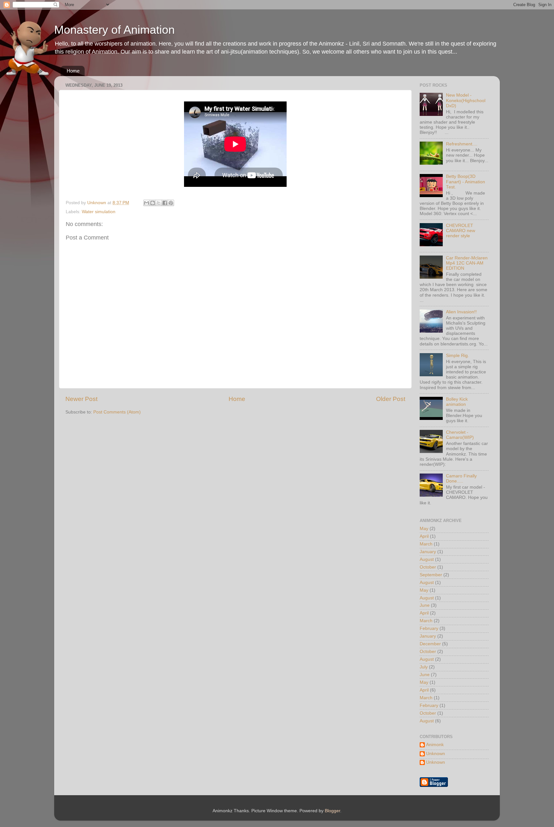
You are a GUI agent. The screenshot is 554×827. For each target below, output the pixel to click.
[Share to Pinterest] (171, 203)
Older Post (390, 399)
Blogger (332, 810)
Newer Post (81, 399)
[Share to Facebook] (165, 203)
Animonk (435, 744)
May (424, 528)
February (429, 628)
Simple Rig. (457, 355)
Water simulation (98, 211)
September (431, 574)
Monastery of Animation (114, 29)
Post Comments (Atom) (117, 412)
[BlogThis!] (152, 203)
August (427, 559)
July (424, 667)
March (426, 544)
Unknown (435, 753)
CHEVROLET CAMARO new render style (460, 230)
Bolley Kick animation (457, 402)
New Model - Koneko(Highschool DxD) (465, 100)
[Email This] (146, 203)
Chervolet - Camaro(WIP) (460, 435)
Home (73, 71)
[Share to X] (158, 203)
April (424, 536)
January (428, 551)
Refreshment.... (461, 144)
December (430, 643)
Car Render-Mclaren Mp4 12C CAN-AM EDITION (467, 263)
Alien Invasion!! (461, 311)
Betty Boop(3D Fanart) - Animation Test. (465, 181)
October (428, 567)
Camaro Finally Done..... (461, 478)
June (425, 605)
